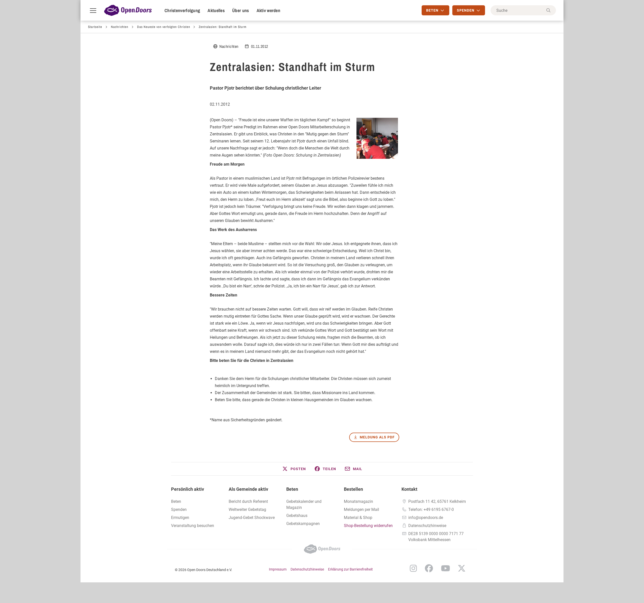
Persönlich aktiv (187, 489)
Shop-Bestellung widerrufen (368, 525)
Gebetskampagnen (303, 523)
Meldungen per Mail (361, 509)
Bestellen (353, 489)
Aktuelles (216, 10)
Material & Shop (358, 517)
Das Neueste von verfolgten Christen (163, 27)
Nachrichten (119, 27)
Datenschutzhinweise (427, 525)
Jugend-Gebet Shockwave (252, 517)
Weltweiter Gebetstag (247, 509)
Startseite (95, 27)
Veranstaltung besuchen (192, 525)
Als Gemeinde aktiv (248, 489)
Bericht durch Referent (248, 501)
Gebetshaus (296, 515)
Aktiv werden (268, 10)
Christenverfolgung (182, 10)
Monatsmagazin (358, 501)
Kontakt (409, 489)
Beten (176, 501)
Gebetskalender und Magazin (303, 504)
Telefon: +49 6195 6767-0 (431, 509)
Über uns (240, 10)
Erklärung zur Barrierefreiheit (350, 569)
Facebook (429, 568)
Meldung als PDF (377, 437)
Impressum (278, 569)
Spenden (179, 509)
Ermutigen (180, 517)
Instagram (413, 568)
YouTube (445, 568)
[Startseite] (128, 10)
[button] (294, 468)
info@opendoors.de (425, 517)
